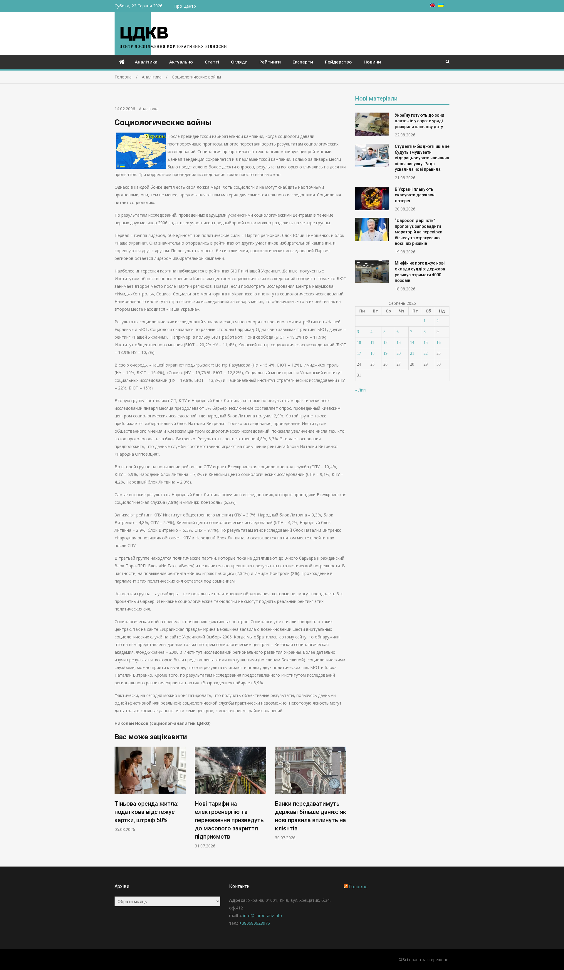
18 (372, 353)
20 (399, 353)
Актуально (181, 62)
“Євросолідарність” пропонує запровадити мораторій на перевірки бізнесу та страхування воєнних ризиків (418, 232)
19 (385, 353)
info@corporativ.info (262, 915)
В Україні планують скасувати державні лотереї (415, 195)
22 (426, 353)
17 (359, 353)
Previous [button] (118, 800)
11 (372, 342)
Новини (372, 62)
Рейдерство (338, 62)
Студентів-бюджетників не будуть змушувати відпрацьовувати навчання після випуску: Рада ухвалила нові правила (422, 158)
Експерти (303, 62)
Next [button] (342, 800)
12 (385, 342)
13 (399, 342)
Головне (358, 886)
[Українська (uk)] (441, 5)
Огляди (239, 62)
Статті (212, 62)
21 (412, 353)
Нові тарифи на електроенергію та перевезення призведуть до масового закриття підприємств (229, 820)
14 (412, 342)
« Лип (360, 390)
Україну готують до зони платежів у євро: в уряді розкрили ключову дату (419, 121)
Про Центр (185, 6)
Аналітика (146, 62)
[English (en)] (432, 5)
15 (426, 342)
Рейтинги (270, 62)
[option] (150, 789)
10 (359, 342)
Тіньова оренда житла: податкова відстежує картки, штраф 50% (147, 812)
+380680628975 (254, 923)
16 (439, 342)
